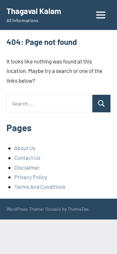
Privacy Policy (30, 177)
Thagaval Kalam (33, 11)
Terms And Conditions (39, 186)
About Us (24, 148)
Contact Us (27, 157)
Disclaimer (27, 167)
